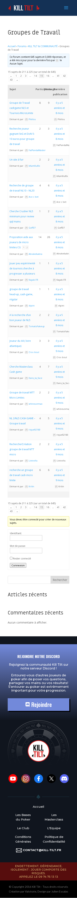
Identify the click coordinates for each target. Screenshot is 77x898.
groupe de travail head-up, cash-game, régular (21, 294)
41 (58, 75)
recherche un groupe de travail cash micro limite (21, 475)
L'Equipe (54, 828)
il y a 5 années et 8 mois (59, 108)
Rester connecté (22, 558)
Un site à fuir (16, 159)
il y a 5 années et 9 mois (59, 346)
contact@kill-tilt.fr (42, 850)
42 (64, 75)
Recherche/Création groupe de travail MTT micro (21, 449)
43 (11, 79)
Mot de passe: (18, 546)
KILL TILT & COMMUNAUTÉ (42, 46)
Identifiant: (16, 533)
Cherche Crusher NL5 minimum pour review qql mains (21, 216)
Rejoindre (41, 704)
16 (47, 75)
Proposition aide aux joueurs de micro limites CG (21, 242)
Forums (22, 46)
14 (35, 75)
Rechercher (60, 580)
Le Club (23, 828)
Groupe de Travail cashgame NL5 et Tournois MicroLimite (21, 108)
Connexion (18, 565)
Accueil (12, 46)
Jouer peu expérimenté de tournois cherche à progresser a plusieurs (22, 268)
